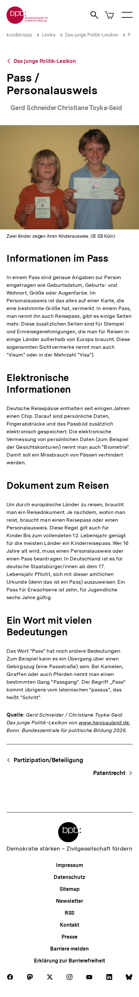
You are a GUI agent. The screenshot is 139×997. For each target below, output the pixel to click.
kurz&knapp (19, 34)
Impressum (69, 865)
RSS (70, 913)
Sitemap (69, 889)
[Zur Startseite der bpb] (27, 21)
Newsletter (69, 901)
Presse (69, 937)
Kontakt (69, 925)
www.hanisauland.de (104, 723)
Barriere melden (69, 949)
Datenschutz (69, 877)
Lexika (49, 34)
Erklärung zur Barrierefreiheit (69, 961)
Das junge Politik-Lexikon (91, 34)
